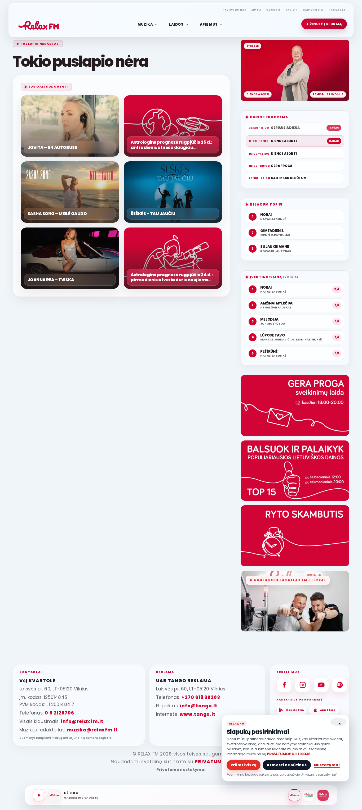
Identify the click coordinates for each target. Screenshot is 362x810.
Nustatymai (327, 765)
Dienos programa (269, 117)
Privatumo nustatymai (180, 770)
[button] (324, 24)
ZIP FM (256, 9)
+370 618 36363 (201, 697)
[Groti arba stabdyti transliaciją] (39, 795)
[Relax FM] (294, 795)
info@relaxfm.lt (82, 721)
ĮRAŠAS (334, 127)
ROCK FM (273, 9)
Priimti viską (244, 765)
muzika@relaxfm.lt (92, 730)
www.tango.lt (197, 714)
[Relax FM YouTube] (321, 685)
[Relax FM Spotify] (339, 685)
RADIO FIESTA (313, 9)
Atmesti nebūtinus (287, 765)
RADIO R (291, 9)
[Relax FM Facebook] (284, 685)
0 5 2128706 (59, 713)
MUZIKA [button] (145, 24)
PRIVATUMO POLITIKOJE (288, 754)
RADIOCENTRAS (234, 9)
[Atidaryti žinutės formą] (295, 405)
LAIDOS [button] (176, 24)
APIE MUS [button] (209, 24)
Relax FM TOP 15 (266, 204)
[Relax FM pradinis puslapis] (38, 24)
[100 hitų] (309, 795)
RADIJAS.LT (337, 9)
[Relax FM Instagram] (302, 685)
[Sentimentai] (323, 795)
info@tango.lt (198, 706)
